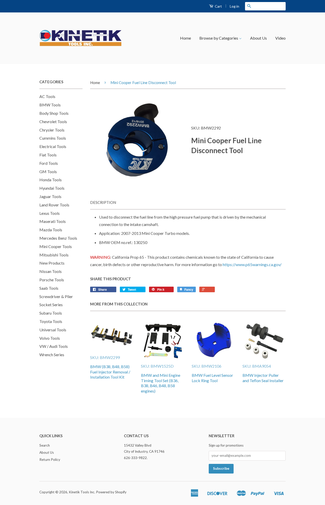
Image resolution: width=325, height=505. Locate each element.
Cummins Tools (52, 138)
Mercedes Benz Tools (58, 238)
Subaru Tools (50, 313)
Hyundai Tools (51, 188)
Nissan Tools (50, 271)
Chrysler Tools (51, 129)
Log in (234, 6)
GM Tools (48, 171)
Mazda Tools (50, 229)
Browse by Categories (219, 38)
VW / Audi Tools (53, 346)
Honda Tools (50, 179)
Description (103, 202)
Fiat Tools (48, 154)
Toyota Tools (50, 321)
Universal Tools (52, 329)
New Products (51, 262)
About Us (258, 38)
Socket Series (51, 304)
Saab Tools (48, 288)
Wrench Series (51, 354)
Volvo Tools (49, 338)
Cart (218, 6)
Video (280, 38)
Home (185, 38)
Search (44, 445)
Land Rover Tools (54, 204)
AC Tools (47, 96)
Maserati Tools (52, 221)
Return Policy (49, 460)
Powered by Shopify (111, 492)
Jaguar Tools (50, 196)
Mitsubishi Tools (54, 254)
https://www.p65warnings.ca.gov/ (252, 264)
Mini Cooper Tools (55, 246)
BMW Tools (50, 104)
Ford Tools (48, 163)
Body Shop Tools (54, 113)
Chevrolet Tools (53, 121)
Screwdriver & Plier (56, 296)
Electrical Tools (52, 146)
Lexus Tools (49, 213)
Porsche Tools (51, 279)
